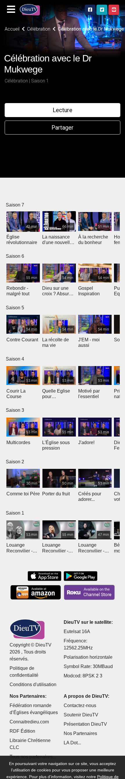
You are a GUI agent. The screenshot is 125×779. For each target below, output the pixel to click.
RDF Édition (22, 731)
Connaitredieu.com (29, 721)
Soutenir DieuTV (81, 714)
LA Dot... (72, 742)
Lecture (62, 110)
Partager (62, 127)
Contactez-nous (80, 705)
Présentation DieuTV (85, 724)
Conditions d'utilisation (33, 684)
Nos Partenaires (80, 733)
